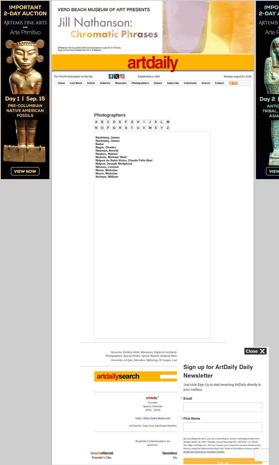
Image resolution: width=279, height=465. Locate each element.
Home (61, 83)
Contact (219, 83)
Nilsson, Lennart (107, 166)
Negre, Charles (106, 147)
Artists (91, 83)
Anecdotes (117, 360)
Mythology (152, 360)
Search (206, 83)
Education (139, 360)
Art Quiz (128, 360)
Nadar (100, 144)
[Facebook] (111, 78)
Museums (121, 83)
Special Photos (131, 356)
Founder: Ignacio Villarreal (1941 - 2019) (152, 406)
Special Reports (150, 356)
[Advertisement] (152, 99)
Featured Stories (169, 356)
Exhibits (127, 352)
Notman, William (107, 176)
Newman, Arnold (107, 150)
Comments (190, 83)
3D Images (165, 360)
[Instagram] (122, 78)
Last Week (76, 83)
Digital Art (159, 352)
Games (158, 83)
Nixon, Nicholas (107, 170)
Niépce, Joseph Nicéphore (114, 163)
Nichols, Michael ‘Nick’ (111, 157)
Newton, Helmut (107, 153)
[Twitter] (116, 78)
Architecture (172, 352)
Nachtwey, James (108, 137)
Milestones (147, 352)
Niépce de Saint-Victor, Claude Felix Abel (124, 160)
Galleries (105, 83)
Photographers (140, 83)
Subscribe (173, 83)
